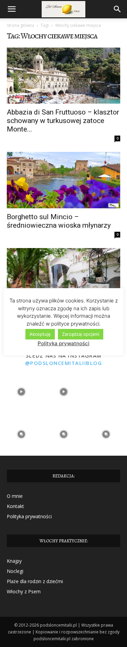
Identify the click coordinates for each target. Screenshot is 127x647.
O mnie (15, 496)
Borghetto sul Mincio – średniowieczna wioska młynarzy (59, 221)
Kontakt (15, 506)
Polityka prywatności (29, 516)
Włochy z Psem (24, 591)
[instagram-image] (21, 392)
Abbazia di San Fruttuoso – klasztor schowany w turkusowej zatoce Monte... (63, 120)
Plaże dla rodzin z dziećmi (35, 581)
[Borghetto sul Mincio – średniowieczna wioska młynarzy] (63, 180)
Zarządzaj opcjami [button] (80, 334)
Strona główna (20, 25)
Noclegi (15, 571)
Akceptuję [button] (40, 334)
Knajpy (14, 561)
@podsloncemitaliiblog (63, 363)
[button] (11, 9)
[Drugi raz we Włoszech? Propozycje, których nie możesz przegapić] (63, 276)
